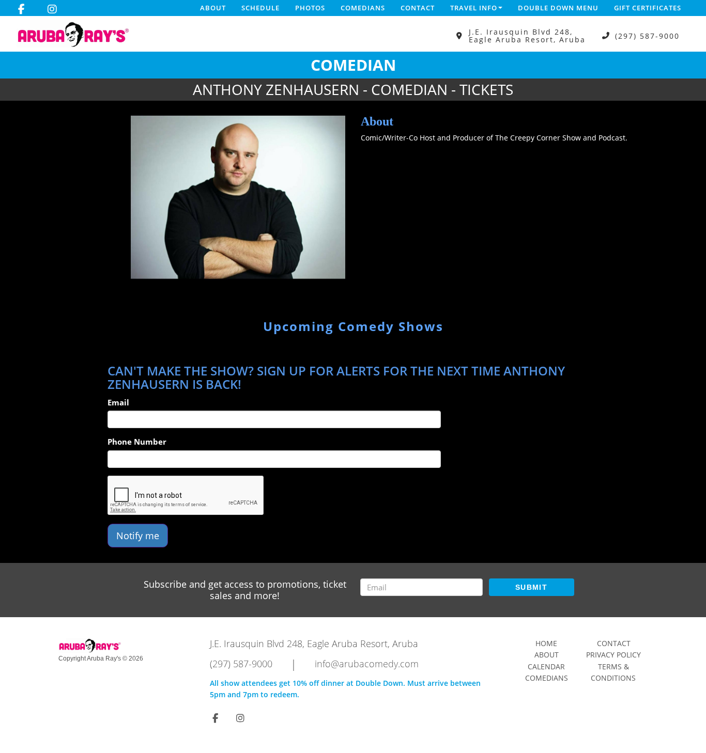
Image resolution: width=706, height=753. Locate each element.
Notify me (137, 535)
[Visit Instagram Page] (52, 9)
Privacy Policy (613, 655)
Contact (418, 7)
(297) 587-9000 (647, 36)
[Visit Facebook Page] (21, 9)
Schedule (260, 7)
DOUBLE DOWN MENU (558, 7)
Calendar (546, 666)
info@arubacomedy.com (367, 663)
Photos (310, 7)
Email (118, 402)
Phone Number (137, 441)
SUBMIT (531, 587)
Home (546, 643)
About (213, 7)
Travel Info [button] (473, 7)
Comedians (363, 7)
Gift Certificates (647, 7)
